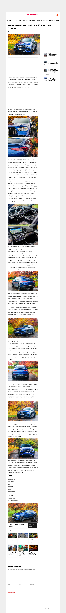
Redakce (41, 608)
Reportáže (56, 20)
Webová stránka (32, 584)
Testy (13, 20)
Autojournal (33, 14)
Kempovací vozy (32, 20)
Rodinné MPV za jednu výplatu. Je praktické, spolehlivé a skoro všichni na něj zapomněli (53, 55)
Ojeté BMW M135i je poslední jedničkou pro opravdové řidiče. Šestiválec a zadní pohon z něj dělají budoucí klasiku (51, 71)
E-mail (20, 584)
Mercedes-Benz (42, 31)
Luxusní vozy (32, 31)
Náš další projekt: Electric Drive (52, 608)
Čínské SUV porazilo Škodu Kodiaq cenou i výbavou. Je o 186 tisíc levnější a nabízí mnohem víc (51, 63)
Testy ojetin (48, 50)
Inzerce (38, 608)
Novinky (9, 20)
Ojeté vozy (18, 20)
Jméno (9, 584)
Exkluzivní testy (27, 31)
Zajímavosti (24, 20)
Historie (51, 20)
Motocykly (45, 20)
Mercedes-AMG (36, 31)
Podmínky (45, 608)
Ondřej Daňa (14, 31)
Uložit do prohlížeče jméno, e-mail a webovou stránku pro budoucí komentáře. (19, 589)
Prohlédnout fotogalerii (31, 525)
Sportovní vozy (50, 31)
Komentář (9, 571)
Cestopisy (39, 20)
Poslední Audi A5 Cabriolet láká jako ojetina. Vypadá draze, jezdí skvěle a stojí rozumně (50, 79)
